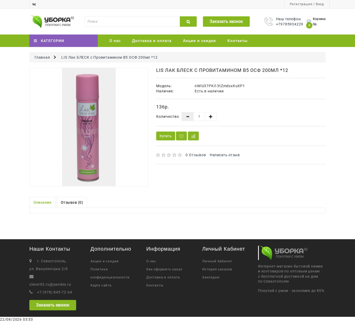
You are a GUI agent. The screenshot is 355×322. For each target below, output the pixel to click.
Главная (42, 57)
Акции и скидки (199, 40)
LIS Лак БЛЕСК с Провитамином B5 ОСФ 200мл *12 (109, 57)
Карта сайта (100, 285)
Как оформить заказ (164, 269)
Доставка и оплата (152, 40)
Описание (42, 202)
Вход (320, 4)
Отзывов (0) (72, 202)
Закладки (210, 277)
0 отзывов (196, 155)
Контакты (237, 40)
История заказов (217, 269)
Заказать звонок (226, 21)
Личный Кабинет (217, 261)
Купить (166, 136)
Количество (167, 116)
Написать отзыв (225, 155)
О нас (115, 40)
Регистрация (301, 4)
